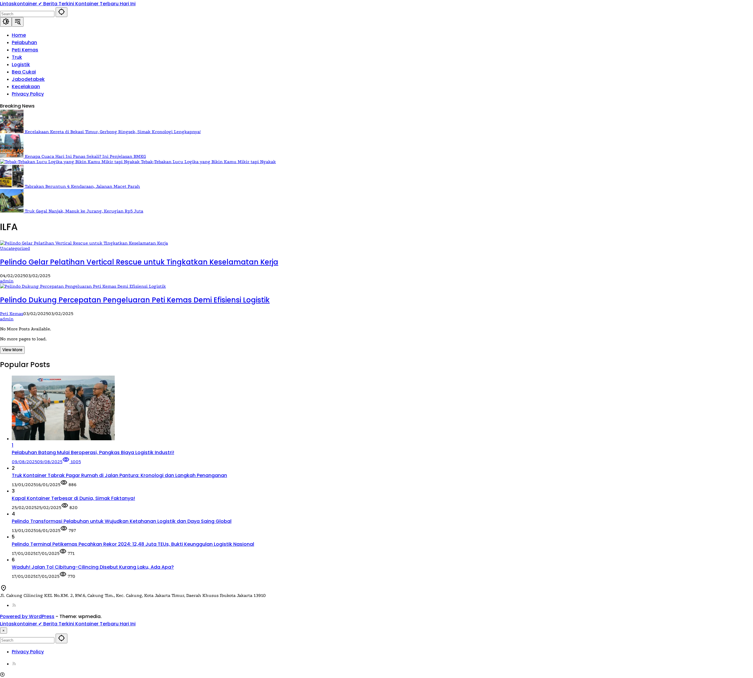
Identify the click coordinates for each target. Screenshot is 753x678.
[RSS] (14, 605)
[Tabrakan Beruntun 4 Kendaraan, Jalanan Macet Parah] (12, 186)
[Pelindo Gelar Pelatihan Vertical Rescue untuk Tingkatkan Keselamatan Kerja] (84, 243)
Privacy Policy (28, 651)
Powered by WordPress (27, 616)
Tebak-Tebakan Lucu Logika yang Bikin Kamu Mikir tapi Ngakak (208, 161)
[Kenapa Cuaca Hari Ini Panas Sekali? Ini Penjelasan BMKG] (12, 156)
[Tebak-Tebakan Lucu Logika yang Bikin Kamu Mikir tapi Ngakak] (70, 161)
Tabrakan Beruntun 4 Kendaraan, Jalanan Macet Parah (82, 186)
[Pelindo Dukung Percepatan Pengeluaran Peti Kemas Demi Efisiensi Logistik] (83, 286)
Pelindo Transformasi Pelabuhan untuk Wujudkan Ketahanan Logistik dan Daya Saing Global (121, 521)
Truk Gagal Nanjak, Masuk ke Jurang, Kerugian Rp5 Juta (84, 211)
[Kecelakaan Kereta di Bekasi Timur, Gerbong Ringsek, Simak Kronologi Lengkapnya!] (12, 131)
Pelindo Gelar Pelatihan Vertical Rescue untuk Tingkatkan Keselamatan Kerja (139, 262)
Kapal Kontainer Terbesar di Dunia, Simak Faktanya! (73, 498)
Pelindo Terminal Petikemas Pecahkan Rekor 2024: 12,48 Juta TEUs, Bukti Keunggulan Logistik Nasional (133, 544)
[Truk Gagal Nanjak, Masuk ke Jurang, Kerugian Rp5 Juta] (12, 211)
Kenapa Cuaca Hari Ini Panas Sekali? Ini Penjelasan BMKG (85, 156)
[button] (61, 12)
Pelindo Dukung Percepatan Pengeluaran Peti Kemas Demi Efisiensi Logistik (135, 300)
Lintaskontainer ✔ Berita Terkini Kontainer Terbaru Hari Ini (68, 3)
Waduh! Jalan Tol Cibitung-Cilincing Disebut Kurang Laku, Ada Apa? (93, 567)
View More (12, 350)
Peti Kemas (11, 313)
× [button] (3, 630)
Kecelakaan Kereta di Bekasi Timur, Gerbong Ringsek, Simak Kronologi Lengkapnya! (113, 131)
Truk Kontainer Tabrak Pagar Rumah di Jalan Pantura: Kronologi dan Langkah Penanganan (119, 475)
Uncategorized (15, 248)
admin (7, 281)
